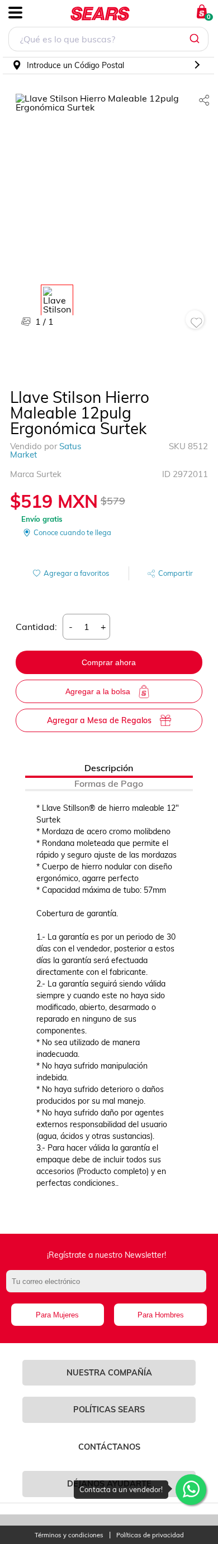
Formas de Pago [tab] (108, 783)
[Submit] (196, 39)
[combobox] (108, 40)
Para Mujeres (57, 1315)
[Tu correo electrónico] (109, 1286)
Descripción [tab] (108, 767)
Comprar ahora (109, 662)
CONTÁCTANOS (109, 1447)
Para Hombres (161, 1315)
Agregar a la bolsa (97, 691)
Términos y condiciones (69, 1535)
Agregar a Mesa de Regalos (99, 720)
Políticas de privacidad (150, 1535)
